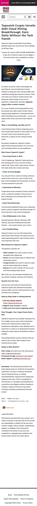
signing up (10, 160)
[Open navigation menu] (3, 17)
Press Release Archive (21, 495)
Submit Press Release (11, 499)
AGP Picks (4, 3)
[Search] (25, 17)
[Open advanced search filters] (29, 17)
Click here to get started (24, 356)
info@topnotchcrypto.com (22, 358)
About (10, 495)
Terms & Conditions (26, 499)
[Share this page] (34, 17)
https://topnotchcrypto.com (11, 353)
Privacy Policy (28, 503)
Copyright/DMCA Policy (13, 503)
